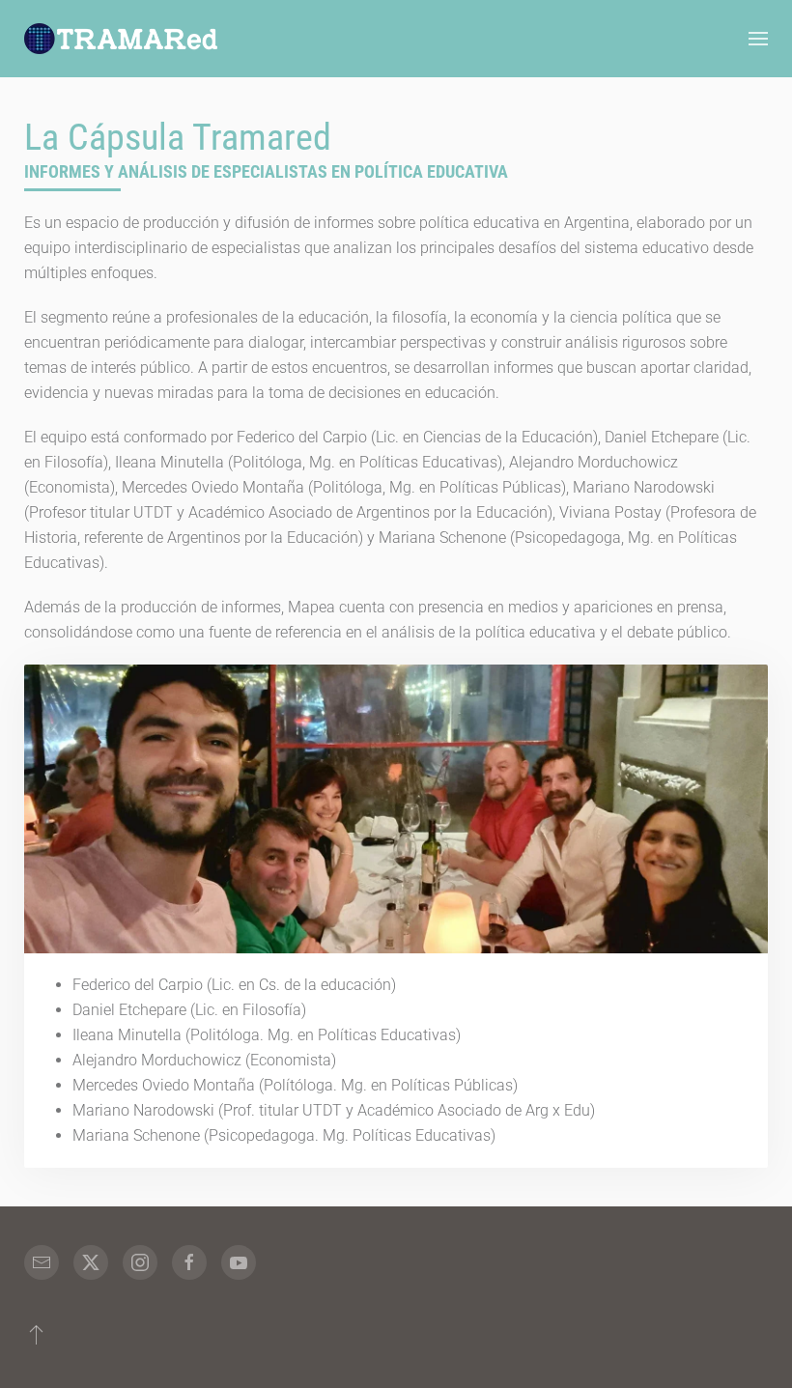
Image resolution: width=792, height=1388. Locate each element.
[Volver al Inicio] (120, 38)
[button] (758, 38)
